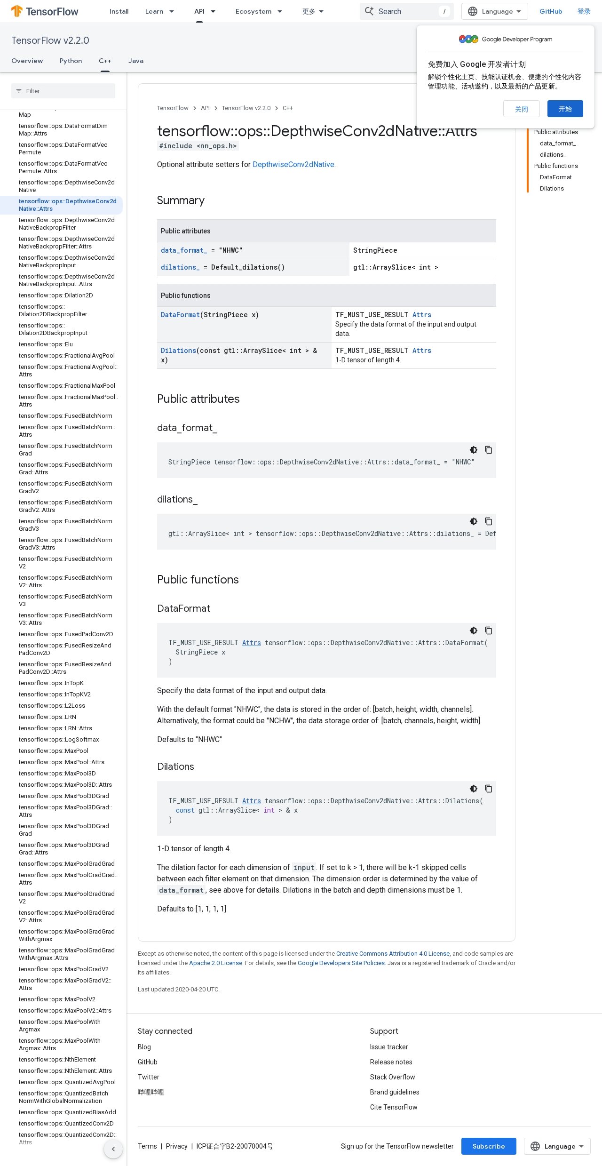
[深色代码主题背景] (473, 449)
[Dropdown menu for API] (216, 11)
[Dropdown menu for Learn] (174, 11)
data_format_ (184, 250)
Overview (27, 60)
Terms (147, 1146)
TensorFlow (173, 108)
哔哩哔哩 (151, 1092)
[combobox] (407, 11)
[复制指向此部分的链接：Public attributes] (249, 400)
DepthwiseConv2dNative (293, 164)
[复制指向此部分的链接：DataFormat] (219, 609)
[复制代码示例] (488, 449)
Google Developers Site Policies (341, 962)
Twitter (148, 1077)
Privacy (177, 1146)
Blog (144, 1047)
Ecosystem (253, 11)
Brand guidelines (395, 1092)
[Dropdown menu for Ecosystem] (282, 11)
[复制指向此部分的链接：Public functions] (248, 580)
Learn (154, 11)
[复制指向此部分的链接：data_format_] (226, 428)
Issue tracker (389, 1047)
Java (135, 60)
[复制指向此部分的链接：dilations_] (207, 500)
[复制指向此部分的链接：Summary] (214, 201)
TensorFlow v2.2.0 (50, 41)
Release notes (391, 1062)
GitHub (550, 11)
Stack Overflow (392, 1077)
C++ (105, 60)
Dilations (178, 350)
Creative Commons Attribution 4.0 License (393, 953)
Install (119, 11)
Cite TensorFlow (394, 1107)
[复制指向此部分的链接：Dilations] (203, 767)
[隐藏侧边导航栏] (113, 1149)
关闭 (521, 109)
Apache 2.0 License (215, 962)
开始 (565, 108)
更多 (309, 11)
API (199, 11)
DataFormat (180, 314)
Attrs (421, 314)
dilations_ (180, 267)
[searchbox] (63, 90)
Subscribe (489, 1146)
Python (71, 60)
